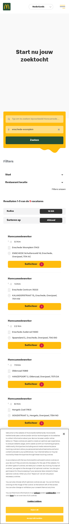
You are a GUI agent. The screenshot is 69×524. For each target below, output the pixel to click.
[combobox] (34, 119)
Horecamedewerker (20, 237)
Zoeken (34, 140)
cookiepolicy (51, 493)
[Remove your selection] (59, 129)
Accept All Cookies (34, 518)
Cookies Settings (34, 501)
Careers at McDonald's (6, 6)
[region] (34, 476)
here (12, 496)
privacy (37, 493)
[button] (41, 7)
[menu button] (62, 6)
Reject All (34, 510)
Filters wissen (59, 189)
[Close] (63, 433)
